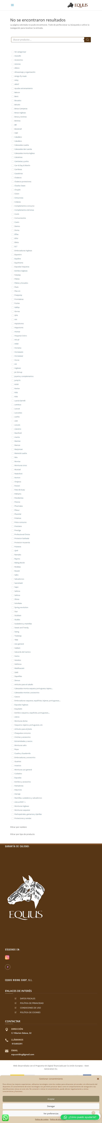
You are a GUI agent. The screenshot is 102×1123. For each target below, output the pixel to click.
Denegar (51, 1106)
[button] (98, 1079)
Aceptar (51, 1099)
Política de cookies (42, 1119)
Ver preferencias (51, 1113)
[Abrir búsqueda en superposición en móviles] (51, 39)
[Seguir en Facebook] (7, 967)
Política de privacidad (58, 1119)
